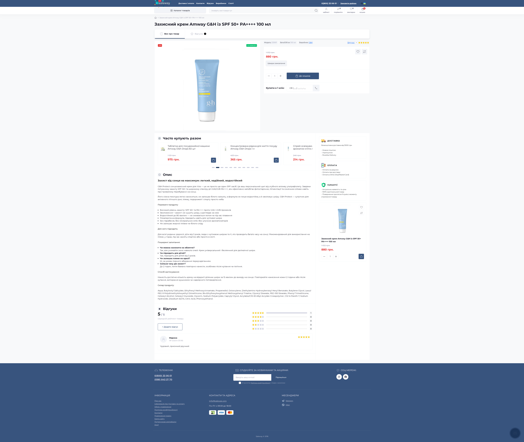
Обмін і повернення (162, 407)
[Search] (316, 10)
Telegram (289, 401)
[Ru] (362, 3)
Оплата (332, 165)
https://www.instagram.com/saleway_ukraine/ (339, 377)
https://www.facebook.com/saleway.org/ (345, 377)
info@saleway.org (218, 401)
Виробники (221, 3)
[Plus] (280, 76)
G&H (310, 42)
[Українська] (365, 3)
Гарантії (332, 185)
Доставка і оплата (186, 3)
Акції (156, 425)
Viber (288, 405)
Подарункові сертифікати (165, 422)
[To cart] (216, 160)
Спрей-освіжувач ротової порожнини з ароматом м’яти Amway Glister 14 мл (255, 147)
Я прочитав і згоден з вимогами (263, 383)
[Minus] (269, 76)
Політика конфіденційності (260, 383)
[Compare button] (364, 51)
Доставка (333, 141)
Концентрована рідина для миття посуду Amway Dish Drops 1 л (194, 147)
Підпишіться (281, 377)
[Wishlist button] (358, 51)
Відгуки (210, 3)
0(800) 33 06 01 (163, 375)
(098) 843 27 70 (163, 379)
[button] (213, 167)
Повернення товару (162, 416)
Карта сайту (159, 419)
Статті (231, 3)
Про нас (157, 401)
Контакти (200, 3)
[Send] (316, 88)
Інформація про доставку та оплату (169, 404)
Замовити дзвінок (348, 3)
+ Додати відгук (170, 327)
